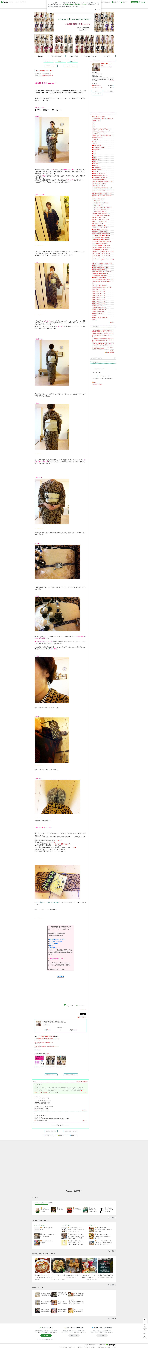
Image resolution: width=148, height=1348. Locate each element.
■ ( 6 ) (93, 155)
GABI (74, 847)
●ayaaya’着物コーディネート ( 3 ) (100, 229)
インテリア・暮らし (66, 1225)
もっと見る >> (38, 1049)
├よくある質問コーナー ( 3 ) (98, 133)
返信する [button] (84, 1092)
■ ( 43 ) (94, 153)
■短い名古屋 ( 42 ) (96, 167)
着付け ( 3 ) (94, 141)
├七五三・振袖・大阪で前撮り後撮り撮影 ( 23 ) (103, 135)
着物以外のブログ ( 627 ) (97, 313)
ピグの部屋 (109, 67)
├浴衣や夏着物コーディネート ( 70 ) (100, 249)
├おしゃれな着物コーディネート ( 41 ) (101, 237)
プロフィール (104, 67)
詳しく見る (74, 1335)
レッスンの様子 (53, 943)
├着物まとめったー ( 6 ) (97, 265)
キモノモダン (51, 842)
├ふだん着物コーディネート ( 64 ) (100, 243)
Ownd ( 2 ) (94, 319)
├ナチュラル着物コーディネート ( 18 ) (101, 255)
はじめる (46, 1335)
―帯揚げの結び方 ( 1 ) (97, 205)
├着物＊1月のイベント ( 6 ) (98, 289)
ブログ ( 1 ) (94, 315)
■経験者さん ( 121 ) (96, 149)
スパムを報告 (64, 1347)
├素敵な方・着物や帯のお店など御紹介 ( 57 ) (102, 181)
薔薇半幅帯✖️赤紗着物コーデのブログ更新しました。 (47, 1046)
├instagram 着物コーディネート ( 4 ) (101, 258)
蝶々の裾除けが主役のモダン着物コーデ (44, 1042)
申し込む (102, 1335)
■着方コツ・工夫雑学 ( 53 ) (98, 199)
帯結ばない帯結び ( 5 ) (97, 137)
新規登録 (134, 2)
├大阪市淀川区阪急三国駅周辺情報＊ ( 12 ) (102, 188)
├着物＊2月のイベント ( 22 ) (98, 291)
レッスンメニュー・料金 (55, 941)
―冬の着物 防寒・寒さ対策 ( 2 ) (100, 203)
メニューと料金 (74, 56)
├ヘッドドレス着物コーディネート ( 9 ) (101, 245)
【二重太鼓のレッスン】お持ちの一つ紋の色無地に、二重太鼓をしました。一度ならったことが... (103, 340)
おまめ (60, 840)
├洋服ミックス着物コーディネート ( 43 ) (101, 233)
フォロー (47, 1024)
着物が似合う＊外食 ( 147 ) (99, 217)
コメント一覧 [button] (83, 1009)
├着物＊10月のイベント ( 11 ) (99, 307)
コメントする (61, 1125)
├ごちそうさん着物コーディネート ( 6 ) (101, 235)
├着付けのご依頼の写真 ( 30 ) (99, 179)
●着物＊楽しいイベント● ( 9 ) (99, 277)
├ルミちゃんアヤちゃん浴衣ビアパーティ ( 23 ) (103, 279)
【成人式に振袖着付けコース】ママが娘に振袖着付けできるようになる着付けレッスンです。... (103, 335)
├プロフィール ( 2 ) (96, 120)
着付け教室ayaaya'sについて (57, 939)
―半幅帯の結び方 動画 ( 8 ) (99, 211)
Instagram (74, 1030)
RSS (95, 382)
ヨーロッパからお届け (39, 1225)
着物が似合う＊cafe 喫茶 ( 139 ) (100, 219)
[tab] (41, 1203)
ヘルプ (114, 1347)
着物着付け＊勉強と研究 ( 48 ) (99, 225)
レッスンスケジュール (91, 56)
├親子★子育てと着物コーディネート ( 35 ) (102, 193)
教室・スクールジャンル (97, 87)
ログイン (143, 2)
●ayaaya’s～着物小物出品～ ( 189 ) (100, 267)
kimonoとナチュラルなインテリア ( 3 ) (101, 227)
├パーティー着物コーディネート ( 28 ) (101, 239)
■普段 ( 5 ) (94, 157)
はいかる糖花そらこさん (62, 844)
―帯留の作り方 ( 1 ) (97, 201)
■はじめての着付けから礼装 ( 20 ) (100, 177)
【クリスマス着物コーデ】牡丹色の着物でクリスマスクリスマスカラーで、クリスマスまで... (103, 331)
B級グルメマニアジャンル (41, 1203)
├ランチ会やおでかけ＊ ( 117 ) (99, 183)
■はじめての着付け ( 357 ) (98, 147)
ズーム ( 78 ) (95, 139)
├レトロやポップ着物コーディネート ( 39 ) (102, 241)
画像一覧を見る (110, 352)
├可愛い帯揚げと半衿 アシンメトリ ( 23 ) (102, 271)
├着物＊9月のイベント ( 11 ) (98, 305)
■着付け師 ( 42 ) (96, 163)
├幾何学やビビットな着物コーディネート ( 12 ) (103, 251)
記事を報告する (82, 1017)
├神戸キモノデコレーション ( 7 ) (99, 285)
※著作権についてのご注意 (97, 384)
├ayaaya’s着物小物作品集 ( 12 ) (99, 269)
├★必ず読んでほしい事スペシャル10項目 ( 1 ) (102, 118)
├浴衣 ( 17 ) (94, 143)
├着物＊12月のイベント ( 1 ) (98, 311)
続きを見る (112, 80)
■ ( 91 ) (93, 151)
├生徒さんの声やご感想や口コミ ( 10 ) (101, 131)
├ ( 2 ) (93, 125)
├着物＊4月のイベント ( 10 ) (98, 295)
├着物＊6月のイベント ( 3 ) (98, 299)
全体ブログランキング (96, 85)
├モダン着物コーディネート (45, 75)
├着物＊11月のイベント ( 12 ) (99, 309)
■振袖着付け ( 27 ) (96, 159)
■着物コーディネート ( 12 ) (98, 173)
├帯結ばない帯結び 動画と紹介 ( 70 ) (101, 213)
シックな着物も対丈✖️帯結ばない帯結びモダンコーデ (47, 1038)
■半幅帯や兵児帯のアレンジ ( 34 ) (100, 175)
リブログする (81, 1005)
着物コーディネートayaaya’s (41, 1092)
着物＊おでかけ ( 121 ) (97, 223)
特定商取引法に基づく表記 (104, 1347)
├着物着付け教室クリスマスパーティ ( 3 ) (101, 287)
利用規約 (80, 1347)
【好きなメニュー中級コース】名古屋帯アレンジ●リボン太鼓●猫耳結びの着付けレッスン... (103, 344)
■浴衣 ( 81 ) (95, 165)
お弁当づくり (92, 1225)
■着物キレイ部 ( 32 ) (97, 169)
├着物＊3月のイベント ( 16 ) (98, 293)
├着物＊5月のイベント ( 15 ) (98, 297)
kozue (36, 1110)
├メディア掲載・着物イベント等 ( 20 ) (101, 215)
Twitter (49, 1030)
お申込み (51, 945)
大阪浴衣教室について (54, 948)
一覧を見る (111, 322)
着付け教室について (57, 56)
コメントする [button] (69, 1005)
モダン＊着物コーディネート (45, 71)
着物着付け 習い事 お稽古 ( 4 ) (99, 317)
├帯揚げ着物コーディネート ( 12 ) (100, 273)
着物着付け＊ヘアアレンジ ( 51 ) (99, 221)
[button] (145, 1330)
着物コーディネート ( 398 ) (98, 116)
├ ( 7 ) (93, 122)
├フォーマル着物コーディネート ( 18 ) (101, 253)
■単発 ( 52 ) (95, 171)
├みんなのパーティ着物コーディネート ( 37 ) (102, 263)
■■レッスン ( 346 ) (96, 145)
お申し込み (107, 56)
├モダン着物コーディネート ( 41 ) (100, 231)
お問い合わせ (72, 1347)
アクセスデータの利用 (90, 1347)
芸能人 (51, 1203)
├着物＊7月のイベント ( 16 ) (98, 301)
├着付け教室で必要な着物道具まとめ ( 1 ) (101, 129)
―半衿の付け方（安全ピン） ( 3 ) (100, 209)
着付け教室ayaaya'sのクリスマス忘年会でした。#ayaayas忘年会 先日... (102, 347)
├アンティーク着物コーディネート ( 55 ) (101, 247)
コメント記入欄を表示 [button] (82, 1081)
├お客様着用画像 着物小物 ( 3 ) (99, 275)
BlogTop (40, 56)
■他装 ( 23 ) (95, 161)
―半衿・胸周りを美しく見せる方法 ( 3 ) (102, 207)
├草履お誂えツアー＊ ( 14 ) (98, 186)
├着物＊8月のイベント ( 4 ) (98, 303)
